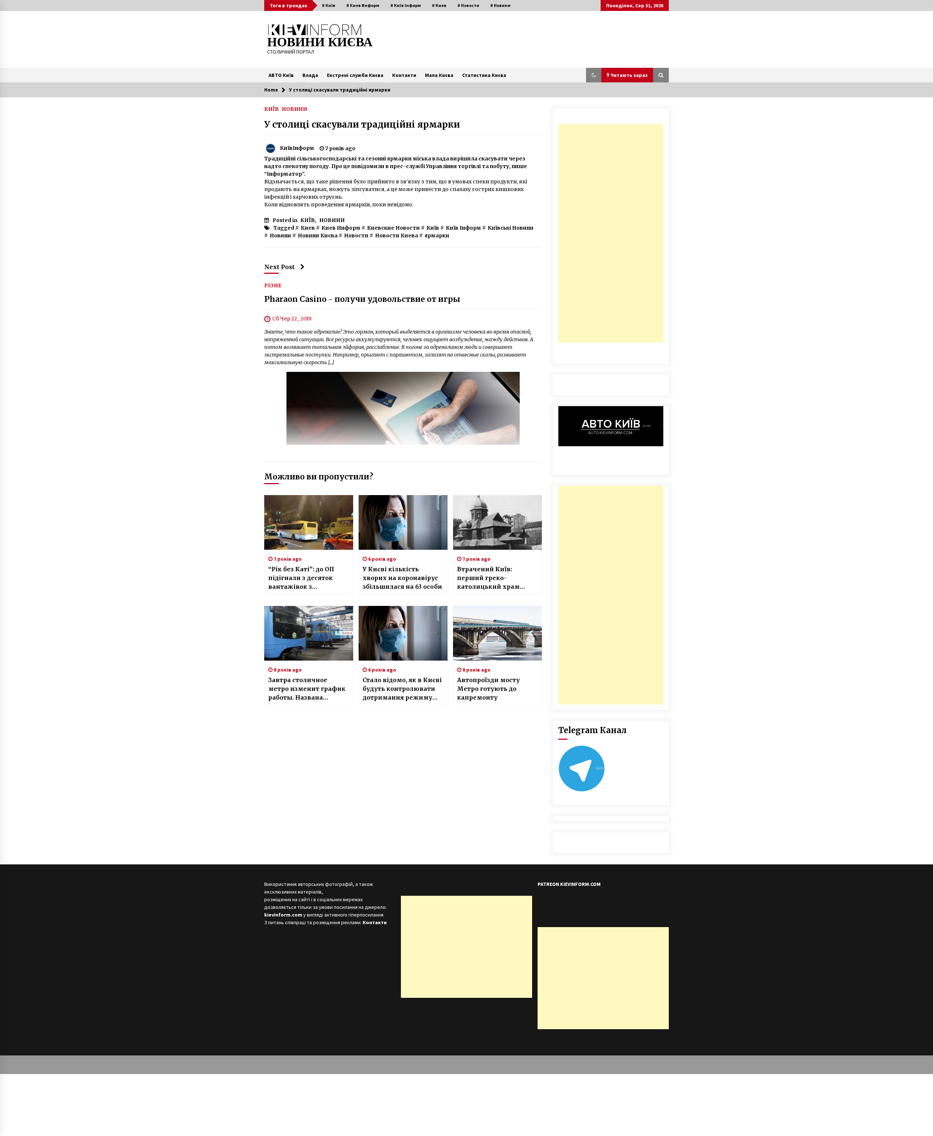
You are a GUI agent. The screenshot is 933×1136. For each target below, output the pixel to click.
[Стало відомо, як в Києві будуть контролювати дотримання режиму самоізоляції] (403, 633)
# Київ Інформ (405, 5)
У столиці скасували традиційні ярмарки (362, 124)
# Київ (328, 5)
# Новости (468, 5)
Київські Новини (511, 228)
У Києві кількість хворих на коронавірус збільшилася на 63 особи (402, 577)
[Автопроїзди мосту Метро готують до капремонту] (497, 633)
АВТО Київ (281, 75)
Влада (310, 75)
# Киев (439, 5)
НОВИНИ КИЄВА (319, 42)
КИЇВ (271, 109)
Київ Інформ (463, 228)
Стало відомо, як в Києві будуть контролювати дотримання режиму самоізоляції (402, 689)
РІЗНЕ (272, 285)
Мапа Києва (439, 75)
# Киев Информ (362, 5)
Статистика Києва (484, 75)
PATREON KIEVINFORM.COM (569, 884)
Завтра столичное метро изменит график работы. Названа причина (307, 689)
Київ (432, 228)
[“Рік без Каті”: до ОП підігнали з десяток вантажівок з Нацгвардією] (308, 522)
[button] (593, 75)
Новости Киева (396, 235)
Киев (308, 228)
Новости (356, 235)
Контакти (404, 75)
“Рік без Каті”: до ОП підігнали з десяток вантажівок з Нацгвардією (301, 578)
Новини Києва (317, 235)
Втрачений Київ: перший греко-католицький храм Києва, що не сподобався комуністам (496, 578)
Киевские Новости (393, 228)
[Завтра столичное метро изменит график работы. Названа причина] (308, 633)
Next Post (279, 267)
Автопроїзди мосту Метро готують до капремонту (488, 688)
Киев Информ (340, 228)
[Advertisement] (610, 233)
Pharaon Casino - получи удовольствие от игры (362, 299)
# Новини (500, 5)
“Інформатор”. (284, 174)
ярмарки (437, 235)
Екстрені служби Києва (355, 75)
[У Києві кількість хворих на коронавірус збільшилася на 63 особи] (403, 522)
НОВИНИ (294, 109)
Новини (280, 235)
